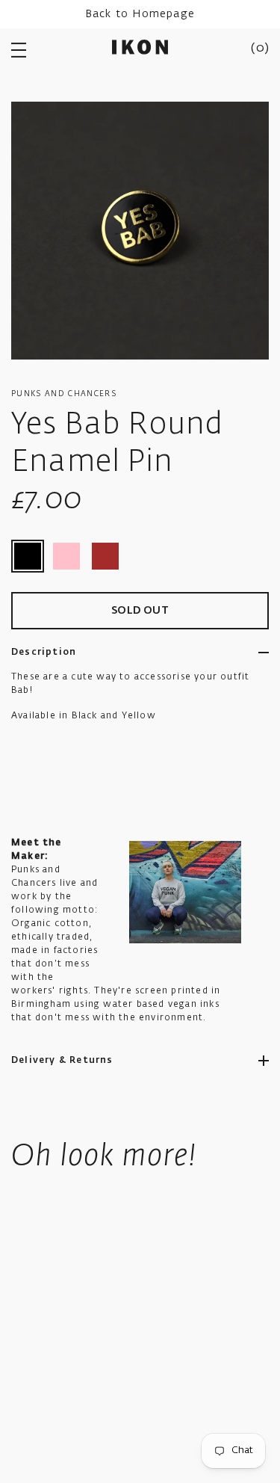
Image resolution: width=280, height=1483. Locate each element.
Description (43, 652)
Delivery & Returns (62, 1060)
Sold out (140, 610)
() (260, 49)
